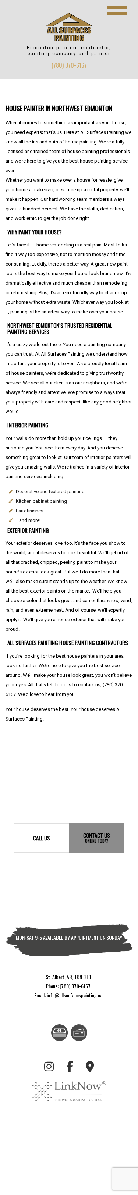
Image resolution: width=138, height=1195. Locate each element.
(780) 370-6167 (69, 65)
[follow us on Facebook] (70, 1068)
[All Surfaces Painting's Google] (90, 1068)
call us (41, 838)
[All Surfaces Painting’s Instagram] (49, 1068)
